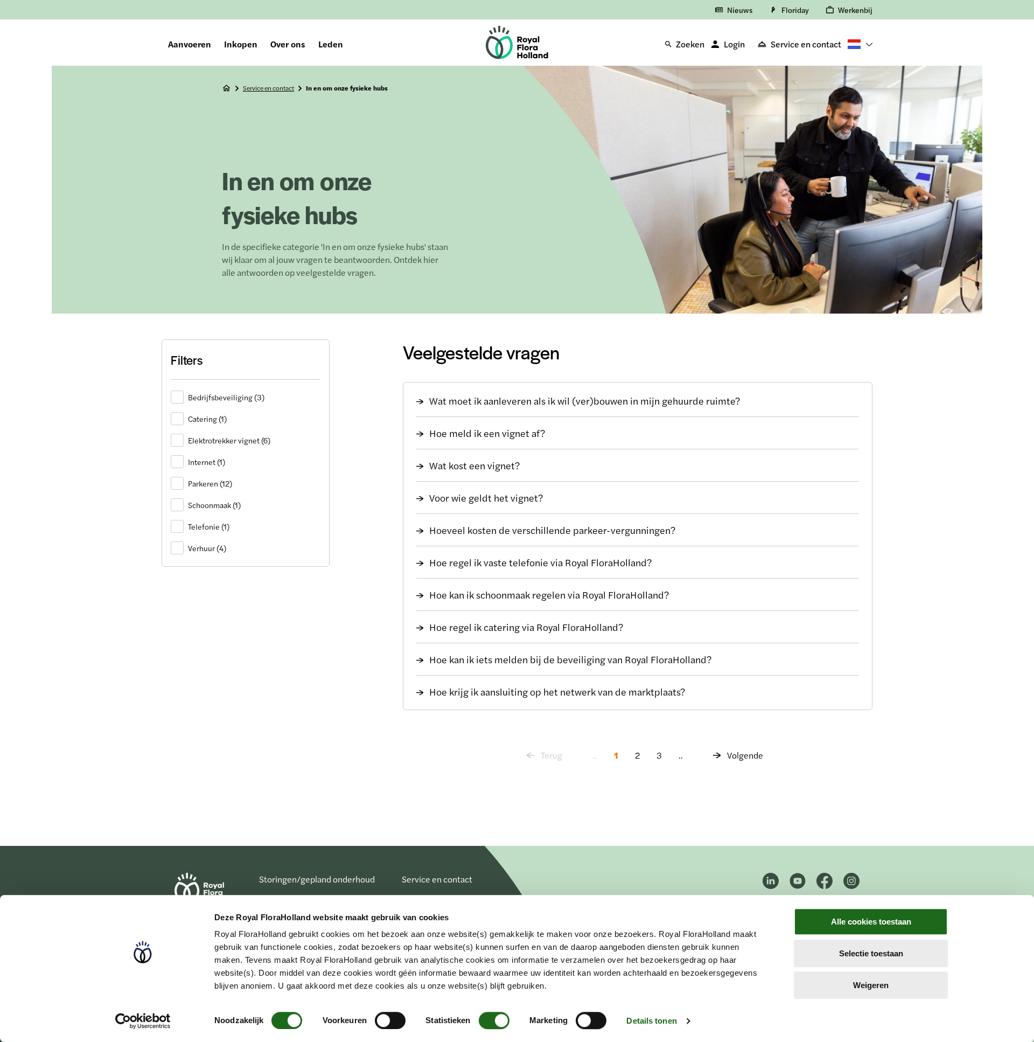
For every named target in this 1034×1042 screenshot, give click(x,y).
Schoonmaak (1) (214, 504)
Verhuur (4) (207, 548)
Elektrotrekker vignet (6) (229, 440)
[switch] (390, 1020)
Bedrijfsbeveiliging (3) (226, 397)
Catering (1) (207, 418)
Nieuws (739, 9)
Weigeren (871, 985)
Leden (330, 44)
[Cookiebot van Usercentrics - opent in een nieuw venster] (143, 1021)
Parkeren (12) (210, 483)
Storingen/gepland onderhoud (317, 879)
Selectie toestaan (871, 953)
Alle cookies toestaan (871, 921)
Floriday (795, 9)
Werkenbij (855, 9)
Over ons (287, 44)
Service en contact (806, 44)
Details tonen (651, 1020)
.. (681, 755)
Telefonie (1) (208, 526)
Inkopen (240, 44)
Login (734, 44)
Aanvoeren (189, 44)
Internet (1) (206, 461)
